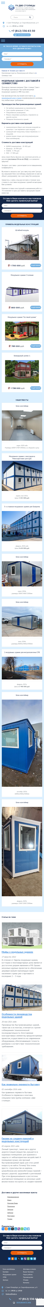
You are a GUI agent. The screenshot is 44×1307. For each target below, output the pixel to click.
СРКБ (4, 1277)
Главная (4, 71)
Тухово (9, 1219)
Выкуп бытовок (28, 1272)
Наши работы (27, 1274)
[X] (12, 1229)
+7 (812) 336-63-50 (23, 30)
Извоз (9, 1200)
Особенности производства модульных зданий (17, 1015)
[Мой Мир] (9, 1229)
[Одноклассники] (6, 1229)
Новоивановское (13, 1197)
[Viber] (18, 1229)
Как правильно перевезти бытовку (21, 1084)
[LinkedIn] (15, 1229)
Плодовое (11, 1216)
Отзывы (25, 1280)
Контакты (26, 1283)
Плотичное (11, 1206)
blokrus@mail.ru (11, 1294)
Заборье (10, 1213)
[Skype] (25, 1229)
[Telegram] (28, 1229)
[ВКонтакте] (3, 1229)
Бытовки (5, 1272)
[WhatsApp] (22, 1229)
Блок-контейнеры (9, 1269)
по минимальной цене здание (18, 97)
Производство (28, 1277)
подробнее (36, 265)
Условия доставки (16, 71)
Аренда (5, 1280)
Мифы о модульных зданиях (17, 952)
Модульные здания (9, 1274)
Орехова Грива (12, 1203)
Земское (10, 1210)
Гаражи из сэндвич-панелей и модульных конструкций (18, 1140)
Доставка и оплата (29, 1269)
